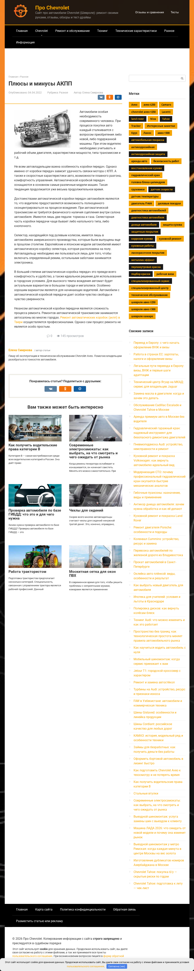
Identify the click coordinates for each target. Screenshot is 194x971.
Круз (134, 133)
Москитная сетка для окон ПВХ (92, 573)
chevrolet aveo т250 (143, 112)
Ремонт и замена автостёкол (154, 682)
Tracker (136, 126)
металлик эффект (142, 260)
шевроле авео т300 (143, 309)
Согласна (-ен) (116, 966)
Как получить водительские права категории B (33, 447)
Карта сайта (43, 909)
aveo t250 (149, 104)
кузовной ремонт (170, 238)
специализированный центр (149, 288)
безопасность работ (166, 161)
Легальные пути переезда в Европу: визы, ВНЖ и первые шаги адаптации (159, 370)
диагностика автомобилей (148, 210)
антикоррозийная (143, 147)
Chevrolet (41, 31)
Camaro (166, 104)
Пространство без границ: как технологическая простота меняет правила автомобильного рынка (158, 636)
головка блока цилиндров (148, 182)
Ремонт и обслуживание (72, 31)
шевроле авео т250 (143, 302)
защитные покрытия (144, 231)
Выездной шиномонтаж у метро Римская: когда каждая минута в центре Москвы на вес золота (157, 848)
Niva (153, 119)
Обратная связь (124, 909)
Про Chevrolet (52, 8)
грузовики (138, 189)
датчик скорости (162, 189)
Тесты (175, 12)
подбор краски (140, 274)
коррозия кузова (142, 238)
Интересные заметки (161, 126)
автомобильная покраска (147, 140)
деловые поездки (169, 203)
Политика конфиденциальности (83, 909)
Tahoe (166, 119)
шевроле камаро (142, 316)
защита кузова (172, 224)
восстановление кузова (146, 168)
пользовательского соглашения (32, 956)
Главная (22, 31)
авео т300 (164, 133)
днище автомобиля (144, 224)
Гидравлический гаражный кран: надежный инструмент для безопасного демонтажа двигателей (159, 432)
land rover (137, 119)
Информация (25, 42)
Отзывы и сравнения (149, 12)
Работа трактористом (27, 571)
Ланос (147, 133)
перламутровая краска (146, 267)
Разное (169, 31)
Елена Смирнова (20, 350)
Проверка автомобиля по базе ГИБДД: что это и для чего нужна (35, 514)
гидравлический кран (145, 175)
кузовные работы (142, 245)
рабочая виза (165, 274)
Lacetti (166, 112)
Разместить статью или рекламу (39, 921)
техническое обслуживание (149, 295)
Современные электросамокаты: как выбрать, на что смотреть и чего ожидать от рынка (93, 451)
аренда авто (139, 161)
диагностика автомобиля (147, 217)
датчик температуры (145, 196)
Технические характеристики (136, 31)
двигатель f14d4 (141, 203)
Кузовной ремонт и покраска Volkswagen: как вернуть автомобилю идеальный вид (154, 460)
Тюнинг (102, 31)
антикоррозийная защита (148, 154)
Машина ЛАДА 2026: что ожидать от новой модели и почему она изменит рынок (160, 832)
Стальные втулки (146, 793)
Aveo (134, 104)
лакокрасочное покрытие (147, 252)
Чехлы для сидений (86, 510)
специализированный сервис (150, 281)
